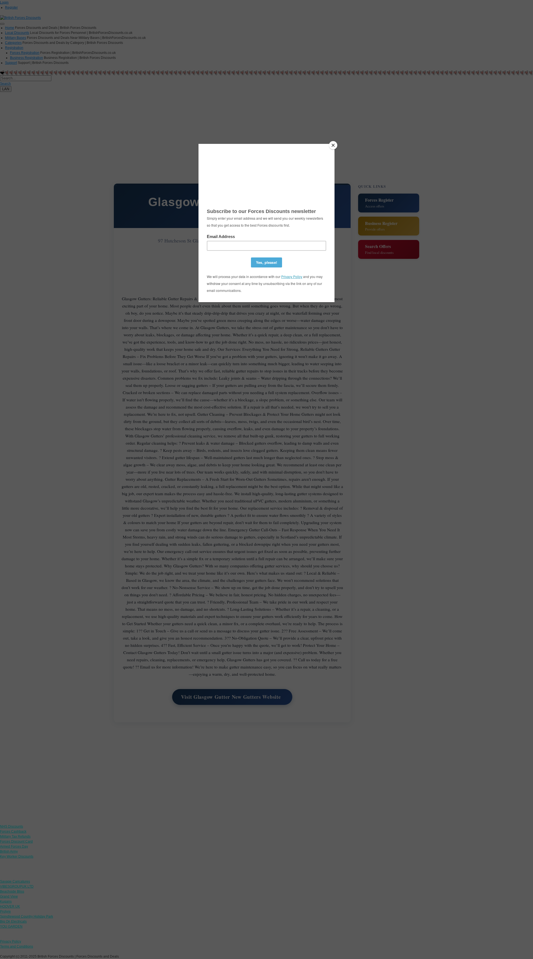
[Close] (333, 145)
